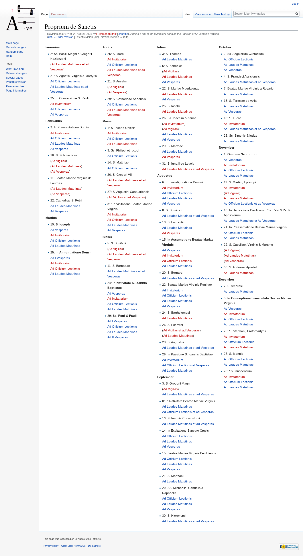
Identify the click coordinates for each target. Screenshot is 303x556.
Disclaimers (94, 545)
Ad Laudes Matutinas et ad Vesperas (188, 169)
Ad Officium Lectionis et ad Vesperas (188, 412)
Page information (16, 90)
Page (44, 14)
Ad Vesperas (59, 114)
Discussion (58, 14)
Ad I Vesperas (60, 258)
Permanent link (15, 86)
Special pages (14, 77)
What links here (15, 69)
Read (188, 14)
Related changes (16, 73)
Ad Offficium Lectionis (239, 342)
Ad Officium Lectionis (65, 81)
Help (9, 56)
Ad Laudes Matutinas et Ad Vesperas (249, 220)
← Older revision (63, 37)
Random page (14, 51)
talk (114, 33)
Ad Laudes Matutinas (65, 143)
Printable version (16, 82)
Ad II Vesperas (117, 337)
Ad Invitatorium (60, 104)
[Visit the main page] (19, 18)
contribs (123, 33)
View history (222, 14)
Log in (295, 3)
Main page (12, 43)
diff (50, 37)
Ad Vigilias (58, 161)
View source (203, 14)
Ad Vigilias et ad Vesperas (126, 197)
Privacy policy (51, 545)
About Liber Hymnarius (73, 545)
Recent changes (16, 47)
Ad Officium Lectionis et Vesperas (185, 365)
